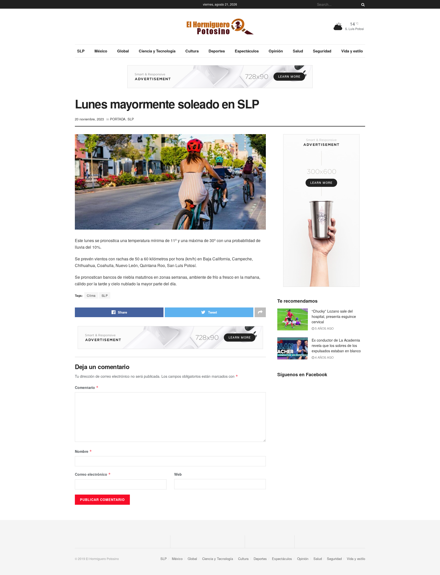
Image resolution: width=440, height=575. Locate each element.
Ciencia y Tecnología (157, 51)
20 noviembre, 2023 (89, 119)
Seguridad (322, 51)
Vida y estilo (352, 51)
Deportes (217, 51)
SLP (81, 51)
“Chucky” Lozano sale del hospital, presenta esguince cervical (334, 316)
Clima (91, 295)
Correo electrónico (93, 474)
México (100, 51)
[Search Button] (362, 4)
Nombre (83, 451)
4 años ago (324, 357)
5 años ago (324, 328)
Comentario (87, 387)
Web (178, 474)
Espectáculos (247, 51)
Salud (298, 51)
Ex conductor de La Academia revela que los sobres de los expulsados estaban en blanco (336, 345)
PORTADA (118, 119)
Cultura (192, 51)
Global (123, 51)
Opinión (276, 51)
